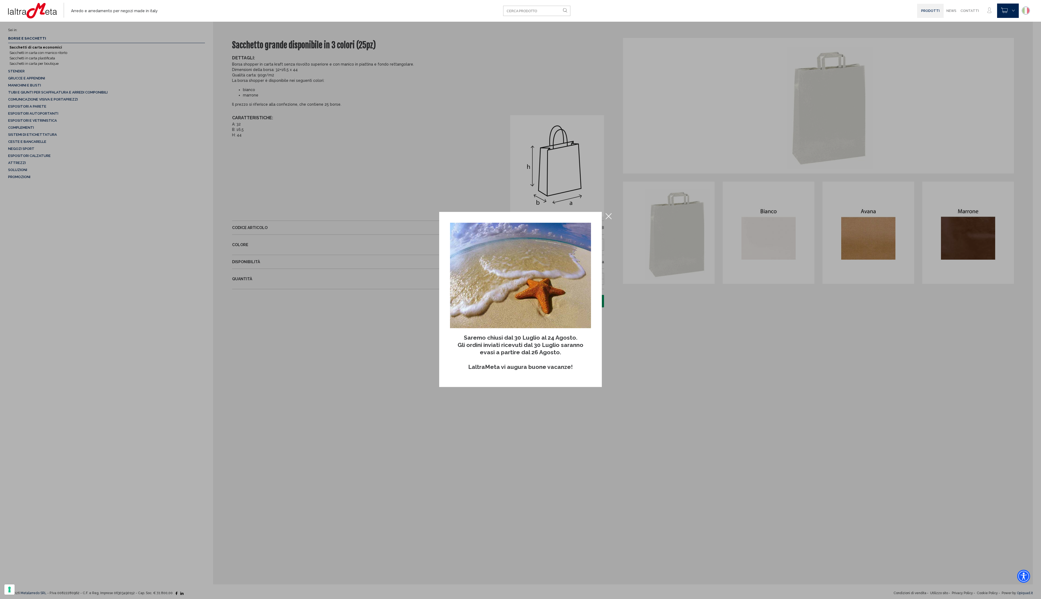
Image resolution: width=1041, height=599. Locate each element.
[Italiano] (1026, 11)
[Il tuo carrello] (1008, 11)
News (951, 11)
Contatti (969, 11)
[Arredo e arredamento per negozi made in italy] (36, 11)
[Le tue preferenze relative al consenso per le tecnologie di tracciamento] (9, 589)
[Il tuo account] (989, 11)
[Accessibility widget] (1023, 576)
